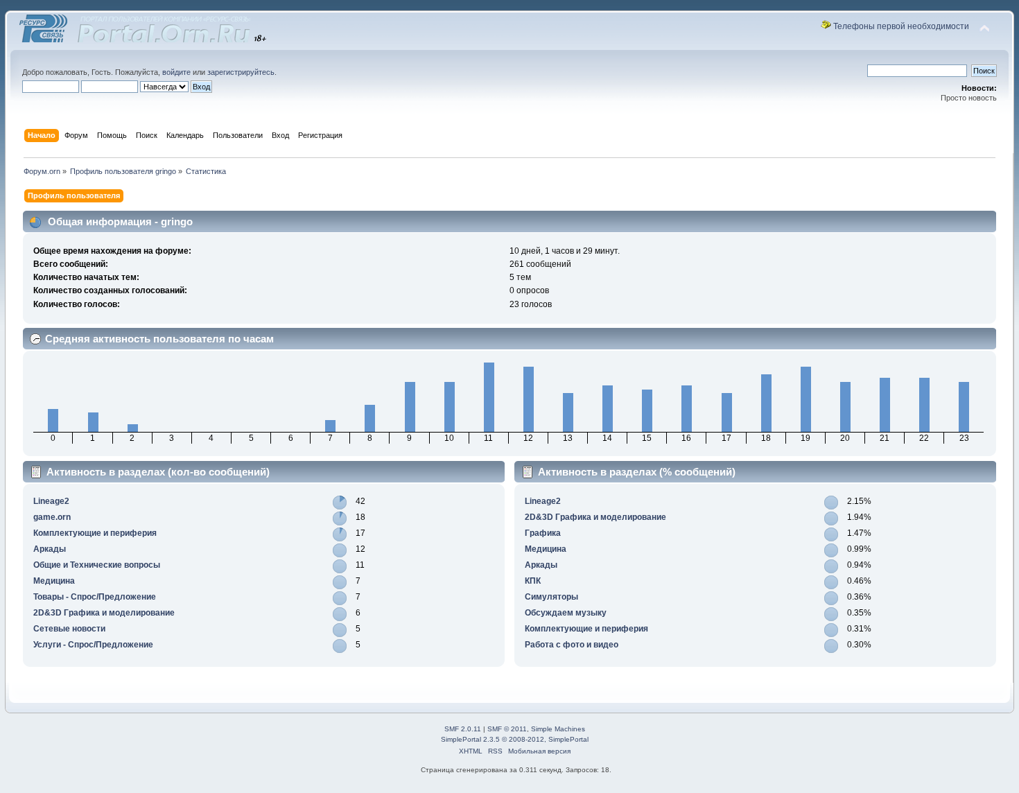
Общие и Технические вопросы (96, 565)
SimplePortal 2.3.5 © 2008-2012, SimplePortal (515, 739)
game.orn (52, 517)
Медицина (54, 581)
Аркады (49, 549)
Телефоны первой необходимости (901, 26)
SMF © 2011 (507, 729)
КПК (533, 581)
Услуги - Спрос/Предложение (93, 645)
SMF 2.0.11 (462, 729)
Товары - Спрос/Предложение (94, 597)
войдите (176, 72)
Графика (543, 533)
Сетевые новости (69, 629)
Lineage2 (51, 501)
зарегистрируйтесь (241, 72)
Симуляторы (551, 597)
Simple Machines (558, 729)
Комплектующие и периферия (95, 533)
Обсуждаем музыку (566, 613)
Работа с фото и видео (571, 645)
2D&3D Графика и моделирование (104, 613)
